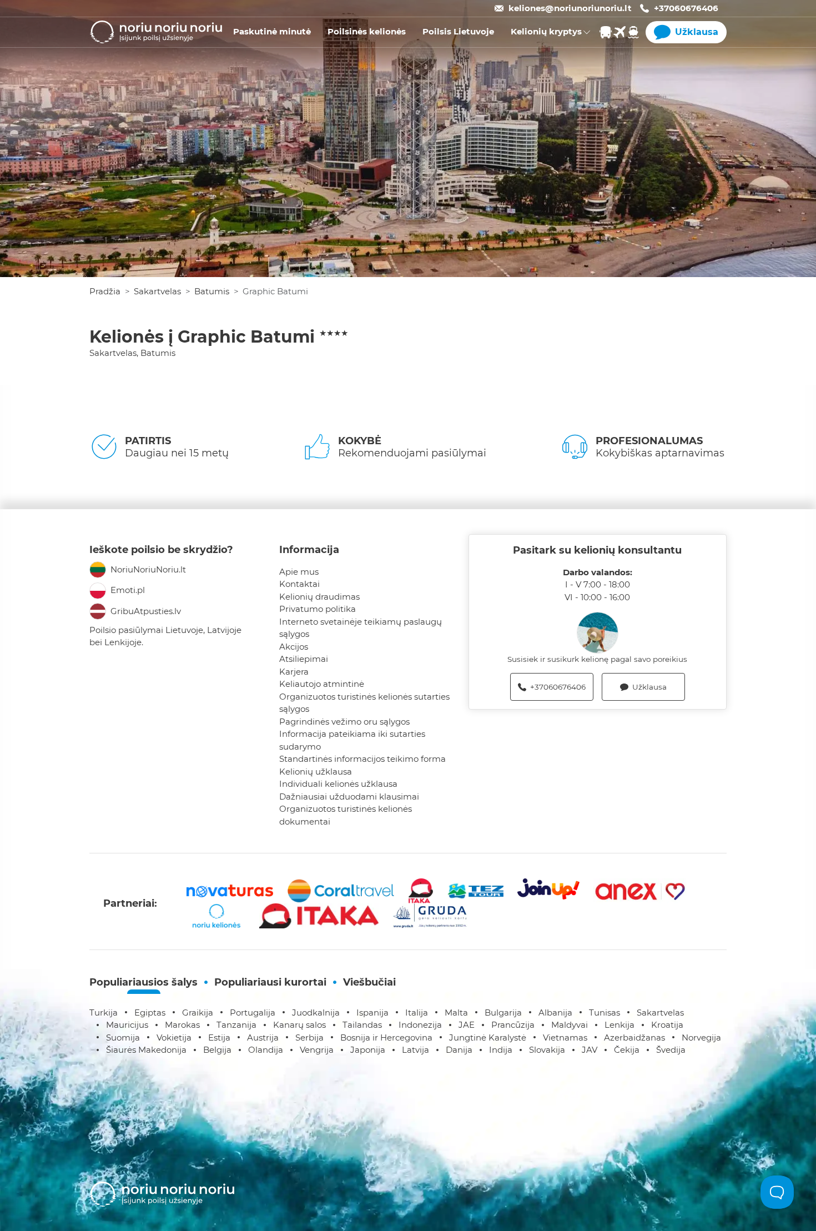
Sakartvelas (157, 291)
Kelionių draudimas (319, 596)
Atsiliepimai (303, 659)
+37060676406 (686, 8)
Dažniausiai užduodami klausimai (349, 796)
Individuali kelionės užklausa (338, 783)
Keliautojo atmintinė (321, 684)
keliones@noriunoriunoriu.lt (570, 8)
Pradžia (104, 291)
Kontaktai (299, 584)
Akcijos (293, 646)
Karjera (294, 671)
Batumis (211, 291)
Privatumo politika (317, 609)
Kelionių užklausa (315, 771)
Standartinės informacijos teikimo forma (362, 758)
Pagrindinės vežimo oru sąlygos (344, 721)
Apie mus (299, 571)
